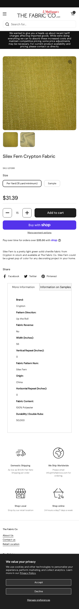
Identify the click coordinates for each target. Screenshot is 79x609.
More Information (23, 287)
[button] (72, 14)
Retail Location (11, 544)
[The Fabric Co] (38, 14)
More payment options (39, 232)
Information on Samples (55, 287)
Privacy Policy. (28, 573)
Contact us (9, 539)
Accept (39, 582)
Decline (39, 591)
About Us (8, 535)
